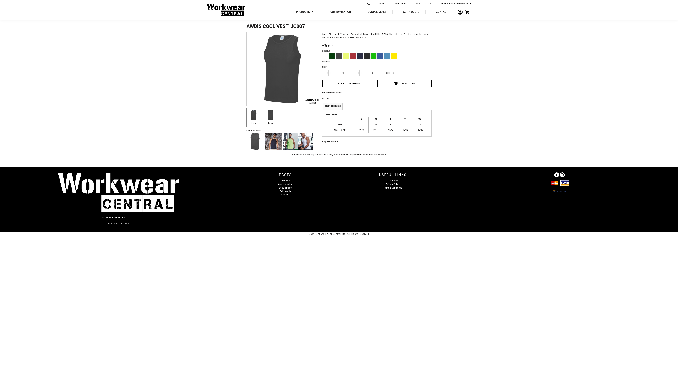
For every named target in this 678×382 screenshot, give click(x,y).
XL (373, 73)
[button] (305, 12)
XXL (388, 73)
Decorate (326, 92)
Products (285, 181)
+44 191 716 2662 (423, 3)
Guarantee (393, 181)
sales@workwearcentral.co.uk (456, 3)
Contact (285, 194)
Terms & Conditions (392, 188)
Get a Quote (285, 191)
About (382, 3)
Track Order (399, 3)
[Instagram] (562, 174)
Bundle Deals (285, 188)
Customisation (285, 184)
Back (270, 123)
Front (254, 123)
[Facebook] (556, 174)
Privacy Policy (392, 184)
